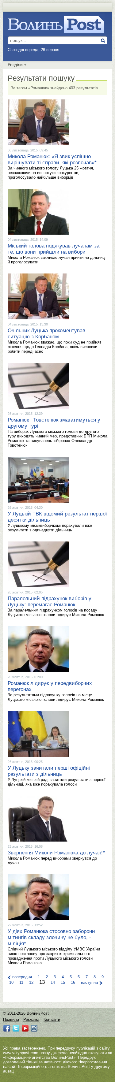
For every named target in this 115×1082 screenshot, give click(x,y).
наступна (89, 982)
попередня (22, 977)
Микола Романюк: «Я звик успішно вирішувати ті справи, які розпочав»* (52, 159)
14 (53, 982)
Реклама (31, 1019)
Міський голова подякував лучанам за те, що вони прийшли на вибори (53, 249)
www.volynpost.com (20, 1052)
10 (11, 982)
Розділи (17, 64)
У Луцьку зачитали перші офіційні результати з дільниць (49, 771)
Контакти (52, 1019)
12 (31, 982)
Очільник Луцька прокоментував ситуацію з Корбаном (46, 334)
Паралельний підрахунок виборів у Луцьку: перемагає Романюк (49, 602)
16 (73, 982)
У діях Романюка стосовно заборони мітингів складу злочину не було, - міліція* (51, 937)
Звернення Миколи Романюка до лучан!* (56, 853)
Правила (11, 1019)
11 (21, 982)
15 (63, 982)
